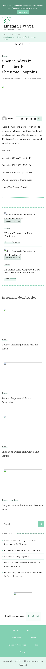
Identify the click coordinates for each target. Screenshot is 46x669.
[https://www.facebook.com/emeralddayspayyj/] (28, 616)
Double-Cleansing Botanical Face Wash (20, 346)
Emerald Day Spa (19, 26)
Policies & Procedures (17, 644)
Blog (36, 644)
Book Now (23, 12)
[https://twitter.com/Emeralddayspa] (33, 616)
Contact (23, 652)
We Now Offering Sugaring (16, 556)
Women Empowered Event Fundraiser (16, 400)
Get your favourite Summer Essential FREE (23, 507)
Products (31, 630)
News (4, 55)
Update (14, 500)
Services (15, 630)
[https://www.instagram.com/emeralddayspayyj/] (37, 616)
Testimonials (15, 637)
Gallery (33, 637)
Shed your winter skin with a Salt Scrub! (20, 453)
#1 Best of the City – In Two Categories (22, 550)
